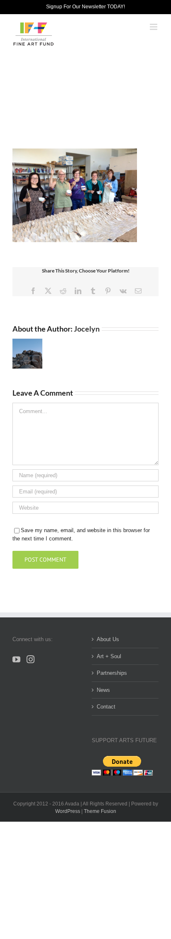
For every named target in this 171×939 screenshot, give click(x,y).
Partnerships (112, 673)
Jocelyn (87, 328)
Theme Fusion (100, 811)
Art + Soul (109, 656)
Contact (106, 707)
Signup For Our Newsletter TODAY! (85, 7)
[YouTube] (16, 659)
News (103, 690)
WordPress (67, 811)
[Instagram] (30, 659)
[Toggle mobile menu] (154, 26)
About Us (108, 639)
